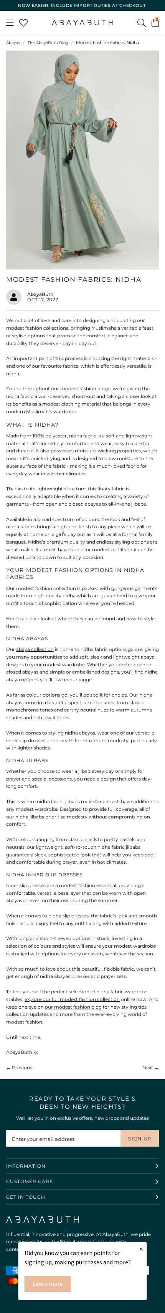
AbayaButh (82, 23)
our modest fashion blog (73, 1007)
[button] (155, 22)
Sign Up (139, 1139)
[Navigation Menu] (9, 22)
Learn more (48, 1284)
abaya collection (35, 649)
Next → (150, 1067)
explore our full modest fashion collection (72, 999)
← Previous (19, 1067)
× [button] (141, 1249)
